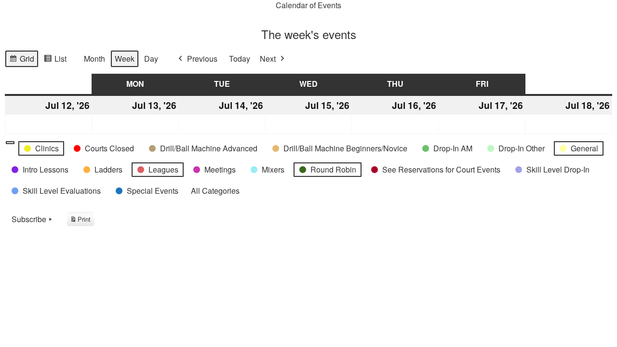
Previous (202, 58)
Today (239, 58)
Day (151, 58)
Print (80, 220)
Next (268, 58)
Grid (21, 60)
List (55, 60)
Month (94, 58)
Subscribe (29, 219)
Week (124, 58)
